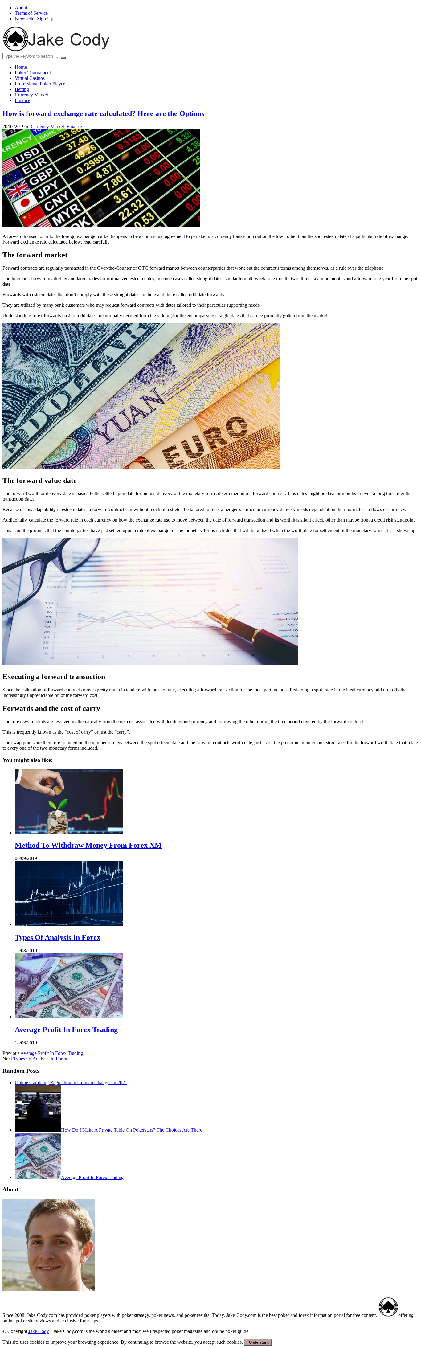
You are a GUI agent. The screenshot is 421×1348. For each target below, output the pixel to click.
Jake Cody (38, 1331)
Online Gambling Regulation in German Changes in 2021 (71, 1082)
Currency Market (31, 94)
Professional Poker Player (40, 83)
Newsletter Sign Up (34, 18)
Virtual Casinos (30, 78)
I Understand (258, 1342)
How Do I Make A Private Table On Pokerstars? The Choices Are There (131, 1130)
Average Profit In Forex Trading (66, 1030)
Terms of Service (31, 13)
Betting (22, 89)
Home (21, 67)
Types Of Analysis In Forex (57, 937)
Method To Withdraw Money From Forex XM (88, 845)
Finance (22, 100)
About (21, 7)
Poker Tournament (33, 72)
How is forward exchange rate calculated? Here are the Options (103, 113)
